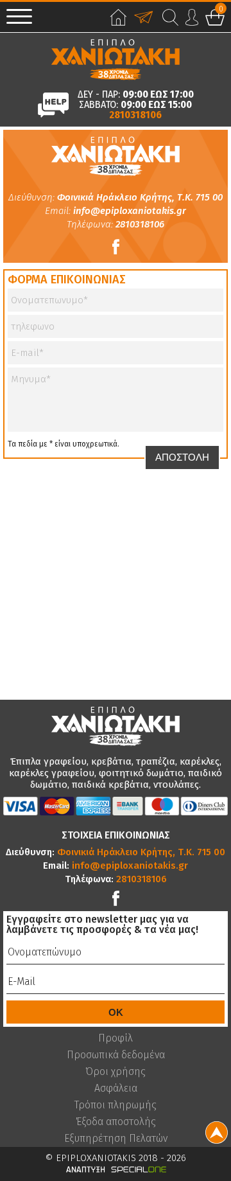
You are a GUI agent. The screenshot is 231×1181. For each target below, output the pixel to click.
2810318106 (135, 115)
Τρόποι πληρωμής (115, 1105)
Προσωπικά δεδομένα (116, 1055)
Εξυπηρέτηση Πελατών (115, 1138)
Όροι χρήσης (115, 1072)
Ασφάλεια (115, 1088)
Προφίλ (115, 1038)
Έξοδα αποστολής (116, 1122)
